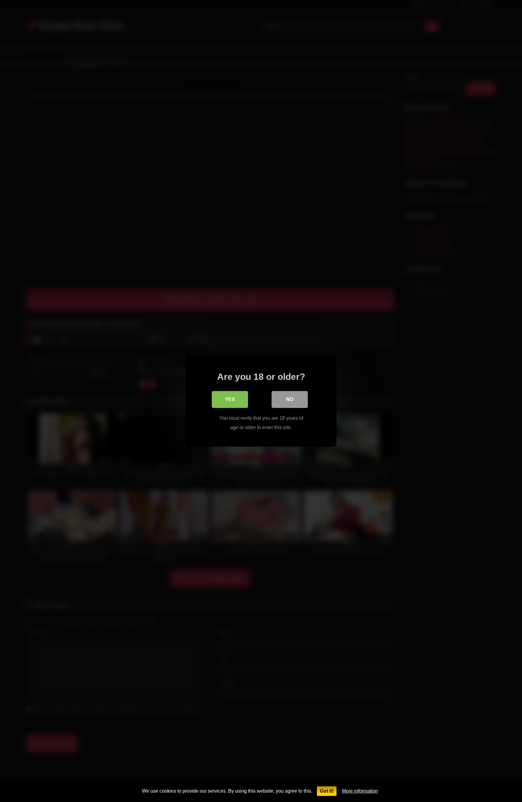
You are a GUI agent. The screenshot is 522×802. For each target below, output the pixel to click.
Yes (230, 399)
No (289, 399)
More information (360, 791)
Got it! (327, 791)
